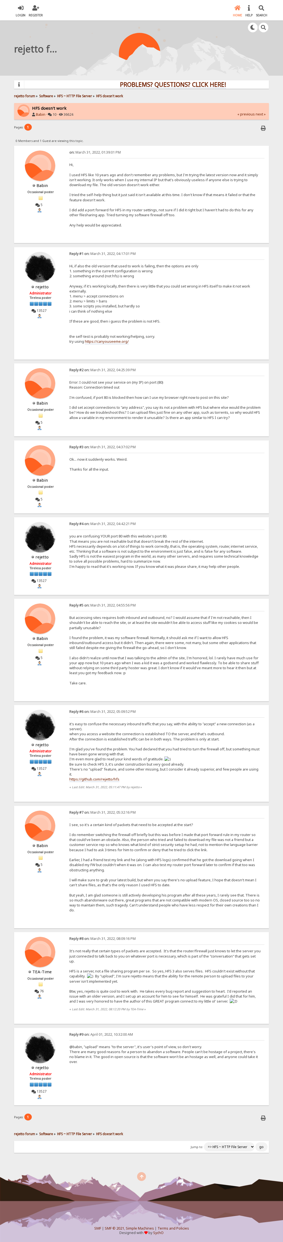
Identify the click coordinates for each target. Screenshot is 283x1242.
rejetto (42, 286)
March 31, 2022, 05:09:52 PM (102, 711)
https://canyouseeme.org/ (107, 341)
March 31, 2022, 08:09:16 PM (102, 938)
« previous (246, 114)
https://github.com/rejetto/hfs (94, 779)
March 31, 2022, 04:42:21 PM (102, 523)
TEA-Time (42, 971)
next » (261, 114)
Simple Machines (140, 1228)
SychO (158, 1232)
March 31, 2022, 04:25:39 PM (102, 370)
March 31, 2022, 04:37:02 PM (102, 447)
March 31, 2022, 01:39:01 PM (95, 152)
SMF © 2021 (114, 1228)
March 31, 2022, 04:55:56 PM (102, 605)
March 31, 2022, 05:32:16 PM (102, 812)
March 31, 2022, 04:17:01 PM (102, 253)
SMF (97, 1228)
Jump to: (197, 1147)
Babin (40, 114)
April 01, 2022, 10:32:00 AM (101, 1034)
